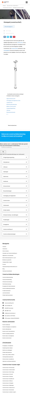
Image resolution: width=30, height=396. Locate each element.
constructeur (15, 48)
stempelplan (7, 50)
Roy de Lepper (8, 30)
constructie (20, 42)
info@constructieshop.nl (10, 313)
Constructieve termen (10, 33)
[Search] (3, 151)
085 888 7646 (8, 310)
